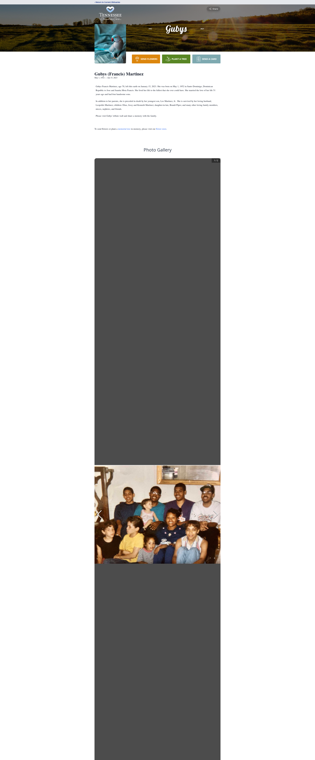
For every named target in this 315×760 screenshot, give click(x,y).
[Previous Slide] (99, 514)
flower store (161, 128)
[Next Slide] (215, 514)
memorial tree (124, 128)
